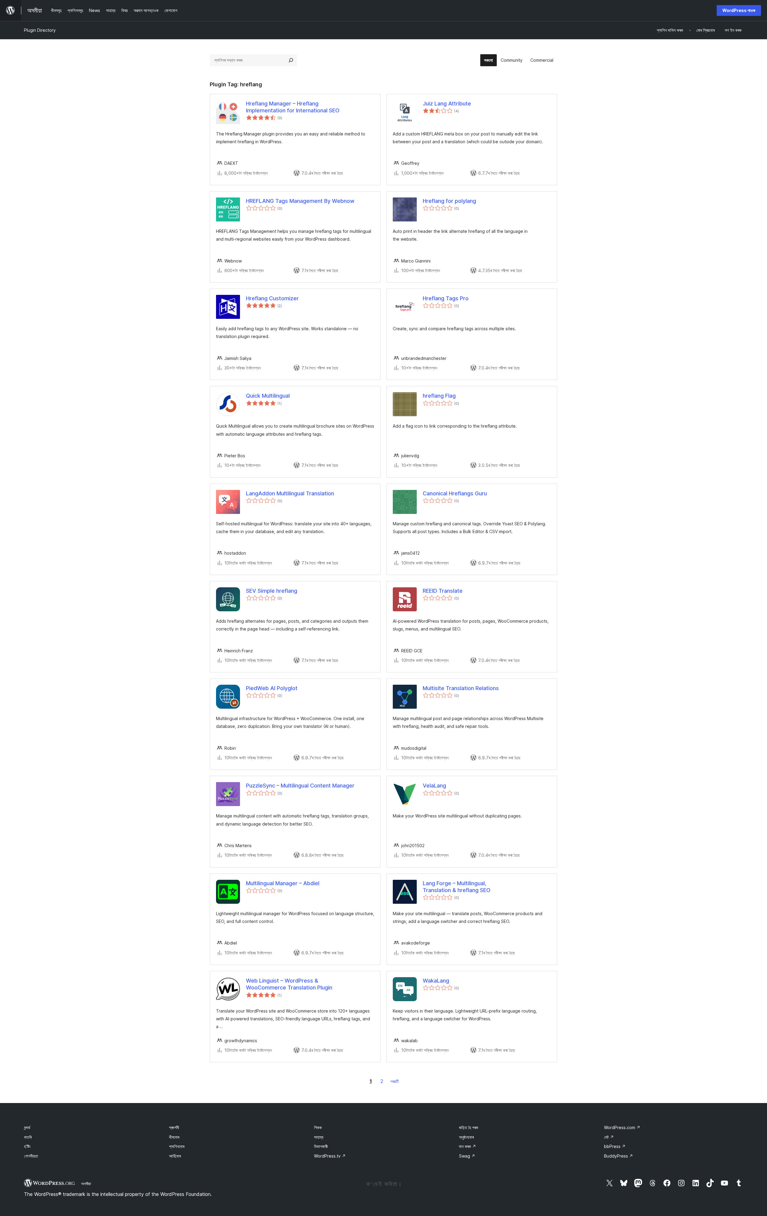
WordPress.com (622, 1127)
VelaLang (434, 785)
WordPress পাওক (738, 10)
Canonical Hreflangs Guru (455, 493)
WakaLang (436, 980)
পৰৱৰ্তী (394, 1081)
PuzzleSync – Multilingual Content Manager (300, 785)
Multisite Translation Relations (461, 688)
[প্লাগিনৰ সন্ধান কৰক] (291, 60)
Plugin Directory (40, 30)
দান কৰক (467, 1146)
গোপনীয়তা (31, 1155)
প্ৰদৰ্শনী (174, 1127)
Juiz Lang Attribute (447, 103)
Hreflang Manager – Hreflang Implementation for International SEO (292, 107)
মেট (609, 1137)
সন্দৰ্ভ (27, 1127)
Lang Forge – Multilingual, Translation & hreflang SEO (456, 886)
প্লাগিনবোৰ (176, 1146)
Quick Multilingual (268, 396)
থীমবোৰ (174, 1137)
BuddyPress (618, 1155)
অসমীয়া (86, 1183)
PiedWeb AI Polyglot (272, 688)
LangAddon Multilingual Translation (290, 493)
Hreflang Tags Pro (446, 298)
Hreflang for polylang (449, 201)
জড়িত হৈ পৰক (468, 1127)
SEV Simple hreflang (271, 591)
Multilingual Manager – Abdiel (282, 883)
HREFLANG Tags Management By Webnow (300, 201)
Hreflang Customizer (272, 298)
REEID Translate (443, 591)
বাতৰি (27, 1137)
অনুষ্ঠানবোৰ (466, 1137)
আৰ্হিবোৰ (175, 1155)
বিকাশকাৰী (321, 1146)
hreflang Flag (439, 396)
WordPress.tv (330, 1155)
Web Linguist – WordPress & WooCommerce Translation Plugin (289, 984)
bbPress (615, 1146)
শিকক (318, 1127)
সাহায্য (318, 1137)
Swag (467, 1155)
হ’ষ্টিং (27, 1146)
